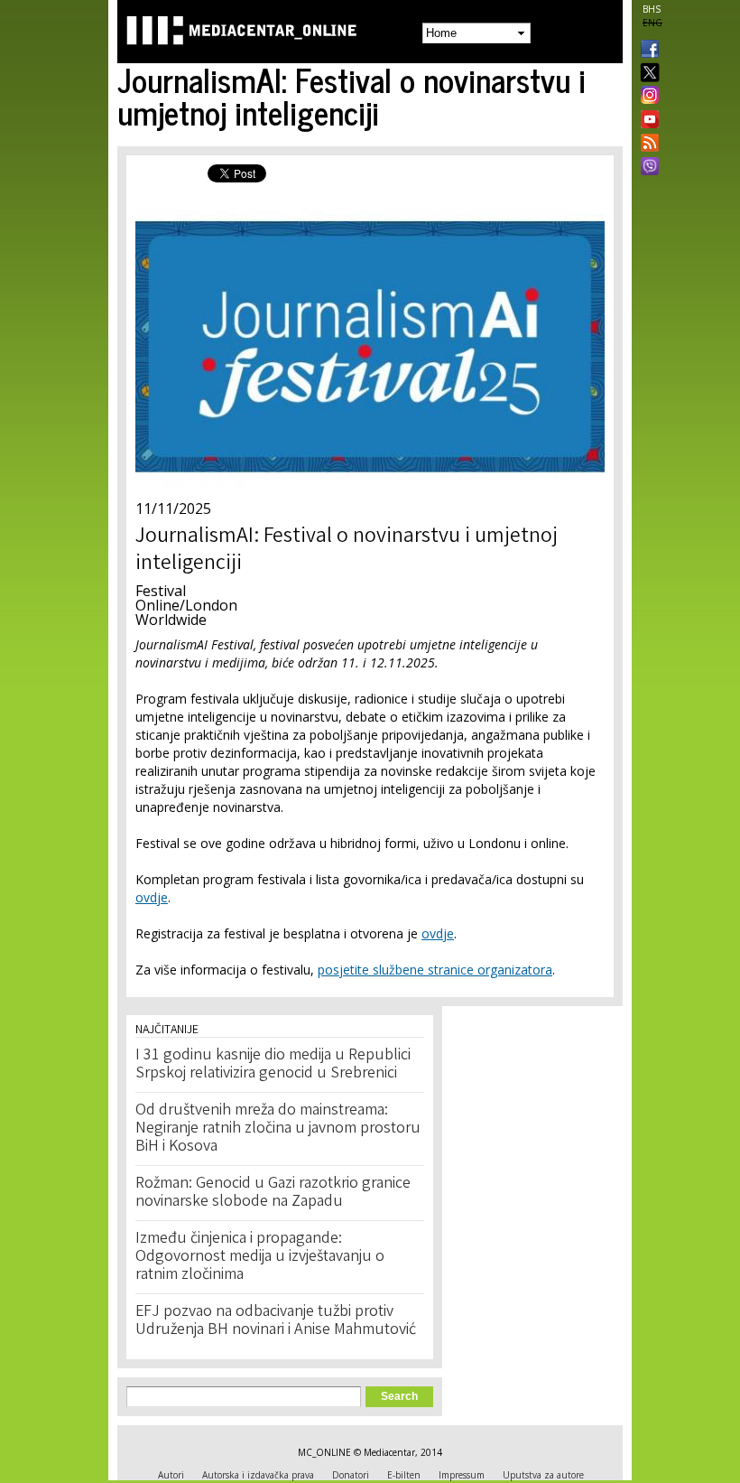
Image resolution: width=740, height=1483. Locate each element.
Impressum (462, 1475)
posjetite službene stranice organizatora (435, 969)
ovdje (151, 897)
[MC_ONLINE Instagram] (646, 96)
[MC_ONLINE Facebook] (646, 50)
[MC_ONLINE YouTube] (646, 119)
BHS (652, 9)
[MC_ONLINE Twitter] (646, 73)
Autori (171, 1475)
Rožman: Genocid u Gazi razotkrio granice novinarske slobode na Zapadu (273, 1193)
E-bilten (404, 1475)
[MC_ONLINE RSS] (646, 144)
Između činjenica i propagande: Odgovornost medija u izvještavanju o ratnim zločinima (259, 1257)
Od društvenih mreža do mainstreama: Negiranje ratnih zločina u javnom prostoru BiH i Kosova (278, 1129)
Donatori (350, 1475)
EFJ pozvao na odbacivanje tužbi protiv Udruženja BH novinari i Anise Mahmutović (275, 1321)
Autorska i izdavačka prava (258, 1475)
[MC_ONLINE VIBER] (646, 168)
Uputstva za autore (543, 1475)
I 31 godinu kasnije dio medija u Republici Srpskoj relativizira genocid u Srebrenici (273, 1065)
